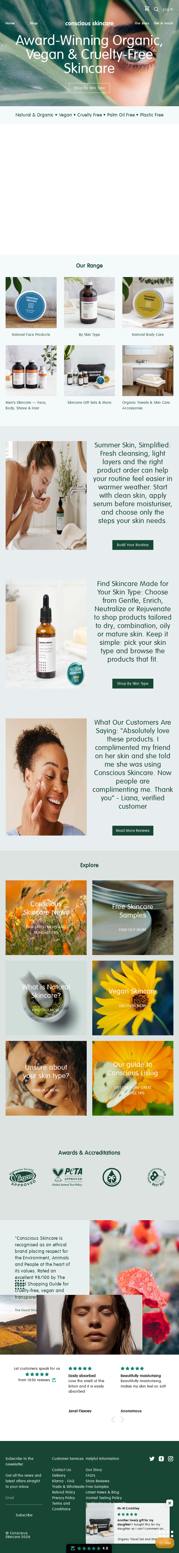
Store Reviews (97, 1481)
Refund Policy (63, 1492)
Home (10, 23)
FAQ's (90, 1475)
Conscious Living (100, 1509)
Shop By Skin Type (89, 88)
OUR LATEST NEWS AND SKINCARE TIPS (46, 930)
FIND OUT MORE (132, 930)
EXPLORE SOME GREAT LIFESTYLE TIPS (132, 1090)
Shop (34, 23)
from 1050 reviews (34, 1380)
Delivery (58, 1475)
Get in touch (163, 23)
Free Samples (97, 1486)
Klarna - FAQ (63, 1481)
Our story (142, 23)
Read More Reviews (133, 830)
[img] (37, 1374)
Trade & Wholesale (68, 1486)
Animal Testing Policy (104, 1498)
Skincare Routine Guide (106, 1514)
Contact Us (61, 1470)
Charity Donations (101, 1537)
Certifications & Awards (106, 1503)
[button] (114, 1419)
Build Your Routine (132, 545)
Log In (168, 9)
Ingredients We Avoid (104, 1531)
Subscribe (24, 1515)
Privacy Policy (63, 1498)
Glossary (93, 1542)
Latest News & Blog (102, 1492)
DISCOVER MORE (133, 1006)
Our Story (94, 1470)
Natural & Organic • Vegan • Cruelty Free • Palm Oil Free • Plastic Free (90, 115)
